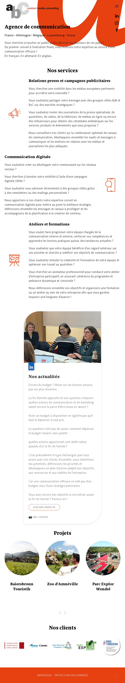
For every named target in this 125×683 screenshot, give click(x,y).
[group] (59, 575)
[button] (117, 6)
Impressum (44, 675)
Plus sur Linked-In (44, 507)
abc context (32, 10)
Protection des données (71, 675)
